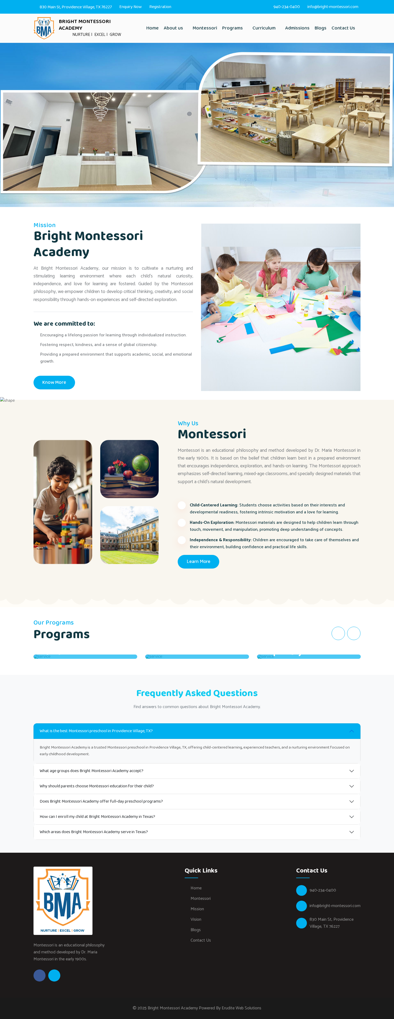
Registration (160, 7)
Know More (54, 382)
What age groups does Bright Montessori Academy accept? (91, 771)
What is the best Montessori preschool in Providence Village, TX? (96, 731)
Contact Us (343, 28)
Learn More (198, 562)
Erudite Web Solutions (241, 1008)
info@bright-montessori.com (332, 6)
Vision (196, 919)
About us (174, 28)
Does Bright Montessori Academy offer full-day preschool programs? (101, 801)
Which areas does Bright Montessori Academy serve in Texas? (94, 832)
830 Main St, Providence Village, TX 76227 (75, 7)
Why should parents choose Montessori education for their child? (97, 786)
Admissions (297, 28)
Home (152, 28)
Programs (233, 28)
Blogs (320, 28)
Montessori (205, 28)
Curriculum (264, 28)
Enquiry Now (130, 7)
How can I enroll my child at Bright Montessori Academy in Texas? (97, 816)
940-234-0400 (286, 6)
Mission (197, 909)
